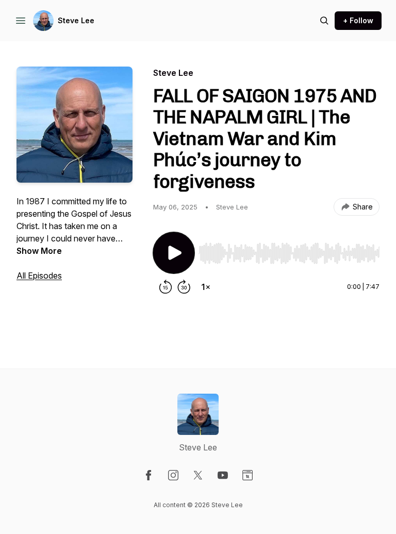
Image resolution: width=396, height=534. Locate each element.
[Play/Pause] (173, 252)
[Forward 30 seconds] (184, 287)
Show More (39, 251)
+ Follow (358, 20)
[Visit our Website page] (247, 475)
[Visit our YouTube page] (223, 475)
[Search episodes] (324, 20)
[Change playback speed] (205, 287)
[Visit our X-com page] (198, 475)
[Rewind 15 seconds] (165, 287)
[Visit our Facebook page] (148, 475)
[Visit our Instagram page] (173, 475)
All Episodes (39, 275)
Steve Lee (76, 20)
